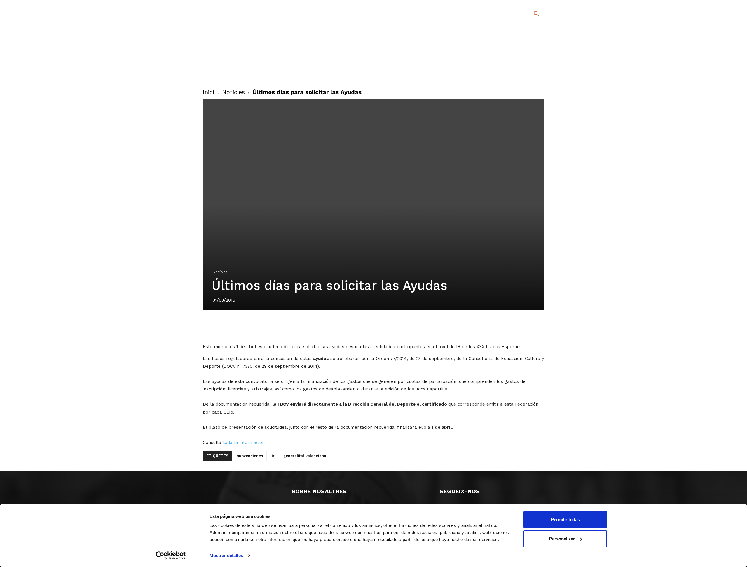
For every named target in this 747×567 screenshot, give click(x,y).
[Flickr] (512, 72)
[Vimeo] (522, 72)
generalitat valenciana (304, 456)
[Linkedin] (380, 326)
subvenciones (250, 456)
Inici (208, 92)
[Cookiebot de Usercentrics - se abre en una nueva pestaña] (170, 555)
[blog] (529, 44)
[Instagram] (539, 64)
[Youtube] (531, 72)
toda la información (244, 442)
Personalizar (562, 538)
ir (273, 456)
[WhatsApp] (393, 326)
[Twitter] (521, 63)
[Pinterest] (367, 326)
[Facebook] (512, 64)
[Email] (407, 326)
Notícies (233, 92)
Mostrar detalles (226, 555)
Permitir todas (565, 519)
